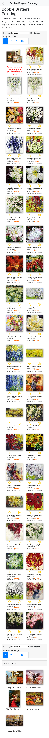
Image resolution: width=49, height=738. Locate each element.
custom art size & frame (34, 74)
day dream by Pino (34, 687)
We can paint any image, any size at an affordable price (14, 70)
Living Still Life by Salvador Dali (20, 687)
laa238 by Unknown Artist (18, 731)
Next (24, 41)
